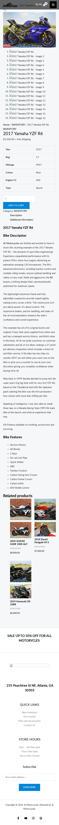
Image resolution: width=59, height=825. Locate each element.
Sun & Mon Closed (29, 756)
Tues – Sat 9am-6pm (29, 747)
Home (6, 125)
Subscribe (29, 787)
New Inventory (29, 712)
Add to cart (16, 205)
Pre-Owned (30, 717)
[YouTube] (25, 818)
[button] (4, 10)
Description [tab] (16, 215)
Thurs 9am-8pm (29, 751)
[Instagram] (33, 818)
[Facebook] (18, 818)
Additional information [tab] (21, 220)
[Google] (40, 818)
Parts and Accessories (29, 721)
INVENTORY (18, 125)
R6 (51, 277)
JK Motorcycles (11, 243)
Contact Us (29, 725)
